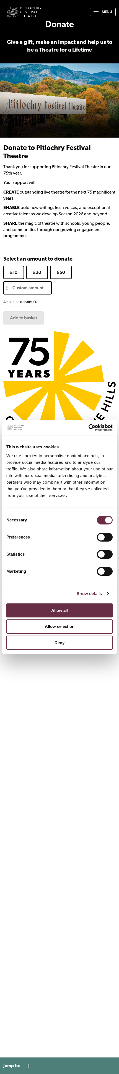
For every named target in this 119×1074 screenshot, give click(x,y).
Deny (59, 642)
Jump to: (11, 1066)
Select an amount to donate (38, 259)
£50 (61, 272)
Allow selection (59, 626)
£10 (13, 272)
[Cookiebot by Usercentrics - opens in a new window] (88, 427)
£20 (37, 272)
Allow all (59, 610)
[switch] (105, 537)
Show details (89, 593)
